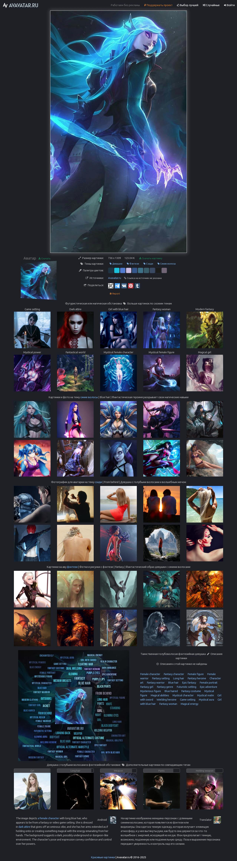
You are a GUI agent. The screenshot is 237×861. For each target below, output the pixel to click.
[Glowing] (73, 674)
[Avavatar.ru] (75, 728)
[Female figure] (43, 726)
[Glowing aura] (40, 736)
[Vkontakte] (124, 285)
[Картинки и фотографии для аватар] (20, 5)
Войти (230, 5)
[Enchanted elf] (46, 655)
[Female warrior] (43, 721)
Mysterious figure (150, 691)
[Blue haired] (29, 710)
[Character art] (118, 735)
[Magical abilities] (114, 740)
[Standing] (115, 708)
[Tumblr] (137, 285)
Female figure (195, 674)
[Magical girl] (61, 756)
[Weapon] (78, 733)
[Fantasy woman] (55, 751)
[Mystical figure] (117, 697)
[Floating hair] (85, 664)
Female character (150, 674)
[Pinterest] (130, 285)
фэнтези (72, 566)
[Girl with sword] (88, 660)
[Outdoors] (46, 698)
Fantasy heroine (196, 678)
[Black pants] (103, 686)
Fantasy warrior (155, 682)
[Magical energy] (94, 655)
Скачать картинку (151, 258)
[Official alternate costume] (88, 738)
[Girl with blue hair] (110, 752)
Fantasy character (173, 674)
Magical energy (189, 703)
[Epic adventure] (109, 674)
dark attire (24, 826)
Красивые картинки (103, 857)
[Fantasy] (80, 678)
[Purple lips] (98, 679)
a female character (48, 818)
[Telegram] (117, 285)
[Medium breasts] (62, 680)
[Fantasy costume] (56, 668)
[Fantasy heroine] (92, 669)
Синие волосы (168, 263)
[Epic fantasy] (100, 745)
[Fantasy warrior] (42, 692)
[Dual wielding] (74, 668)
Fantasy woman (168, 703)
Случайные (212, 5)
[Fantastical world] (32, 746)
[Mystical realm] (37, 717)
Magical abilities (159, 695)
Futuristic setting (186, 686)
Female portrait (208, 682)
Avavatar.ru (114, 278)
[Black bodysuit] (110, 725)
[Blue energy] (35, 667)
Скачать (46, 258)
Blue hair (173, 682)
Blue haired (171, 691)
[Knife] (109, 704)
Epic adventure (208, 686)
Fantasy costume (191, 691)
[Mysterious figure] (43, 676)
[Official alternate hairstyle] (73, 747)
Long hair (178, 678)
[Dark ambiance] (109, 667)
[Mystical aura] (67, 657)
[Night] (98, 715)
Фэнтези (134, 263)
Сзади (149, 263)
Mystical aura (206, 699)
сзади (98, 482)
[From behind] (103, 693)
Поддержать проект (159, 5)
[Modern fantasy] (36, 757)
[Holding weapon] (103, 730)
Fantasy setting (160, 678)
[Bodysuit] (54, 737)
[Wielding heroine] (48, 742)
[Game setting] (60, 663)
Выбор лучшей (188, 5)
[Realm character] (109, 661)
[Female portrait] (47, 672)
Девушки (117, 263)
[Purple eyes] (93, 673)
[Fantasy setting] (115, 680)
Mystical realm (205, 695)
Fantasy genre (164, 686)
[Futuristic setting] (42, 731)
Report (116, 293)
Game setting (187, 699)
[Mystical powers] (37, 662)
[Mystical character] (41, 683)
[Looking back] (63, 733)
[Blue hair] (84, 683)
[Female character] (86, 751)
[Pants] (100, 703)
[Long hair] (102, 699)
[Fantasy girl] (35, 705)
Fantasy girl (146, 686)
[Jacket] (46, 706)
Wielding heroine (166, 699)
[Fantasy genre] (82, 756)
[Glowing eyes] (111, 715)
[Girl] (99, 710)
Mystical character (183, 695)
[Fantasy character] (81, 742)
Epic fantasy (188, 682)
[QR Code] (110, 285)
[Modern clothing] (30, 699)
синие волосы (89, 397)
